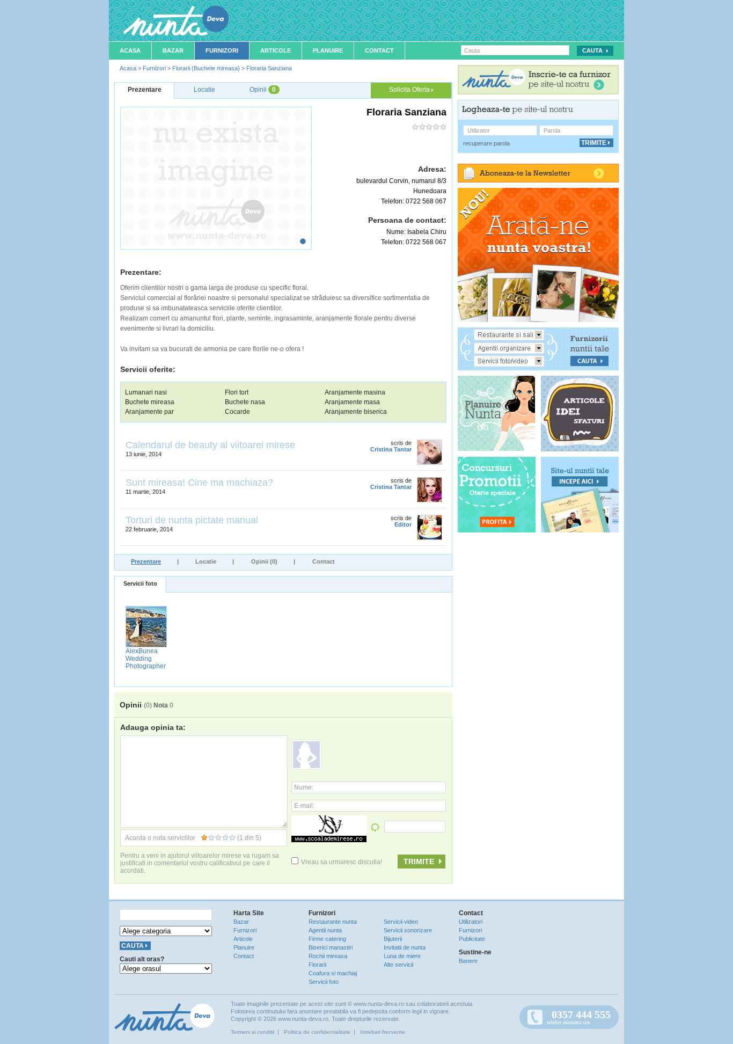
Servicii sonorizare (408, 930)
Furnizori (222, 50)
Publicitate (472, 939)
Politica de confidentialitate (317, 1032)
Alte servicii (398, 964)
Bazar (173, 50)
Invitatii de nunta (405, 947)
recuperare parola (486, 143)
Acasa (130, 50)
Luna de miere (402, 956)
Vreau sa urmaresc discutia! (341, 862)
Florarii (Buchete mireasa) (206, 68)
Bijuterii (393, 939)
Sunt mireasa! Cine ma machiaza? (199, 482)
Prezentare (146, 561)
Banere (468, 961)
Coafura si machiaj (333, 973)
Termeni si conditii (252, 1032)
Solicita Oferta (410, 89)
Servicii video (401, 921)
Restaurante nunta (333, 921)
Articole (275, 50)
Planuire (328, 50)
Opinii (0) (264, 561)
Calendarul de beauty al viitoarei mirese (210, 445)
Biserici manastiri (331, 947)
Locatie (205, 561)
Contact (379, 50)
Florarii (317, 964)
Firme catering (327, 939)
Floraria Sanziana (269, 68)
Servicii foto (140, 583)
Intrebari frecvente (382, 1032)
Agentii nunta (325, 930)
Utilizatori (470, 921)
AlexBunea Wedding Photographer (146, 658)
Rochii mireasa (328, 956)
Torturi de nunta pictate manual (192, 520)
